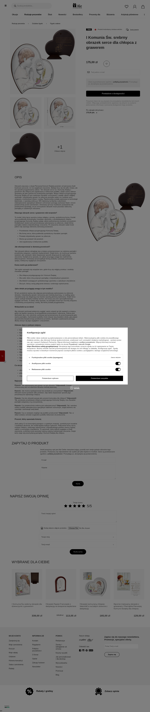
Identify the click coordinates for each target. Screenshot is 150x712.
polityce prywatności (87, 342)
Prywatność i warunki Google (79, 344)
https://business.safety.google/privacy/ (42, 346)
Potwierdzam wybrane (50, 378)
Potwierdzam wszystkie (99, 378)
